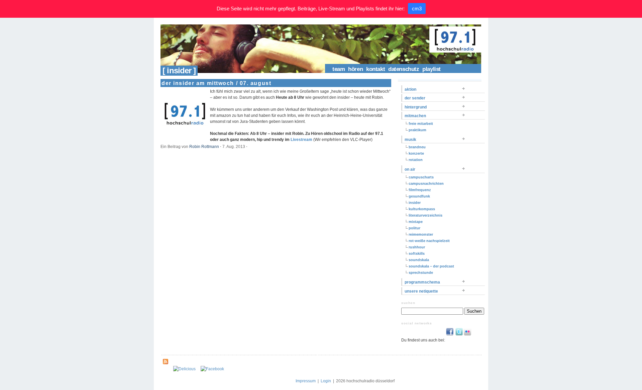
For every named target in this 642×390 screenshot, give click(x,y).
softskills (417, 253)
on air (410, 169)
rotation (416, 160)
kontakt (375, 69)
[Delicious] (184, 369)
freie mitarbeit (421, 124)
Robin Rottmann (204, 146)
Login (326, 381)
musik (410, 139)
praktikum (417, 130)
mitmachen (415, 115)
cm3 (417, 8)
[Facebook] (212, 369)
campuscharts (421, 177)
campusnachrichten (426, 183)
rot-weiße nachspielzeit (429, 241)
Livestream (301, 139)
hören (355, 69)
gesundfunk (419, 196)
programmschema (422, 282)
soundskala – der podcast (431, 266)
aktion (410, 89)
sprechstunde (421, 272)
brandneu (417, 147)
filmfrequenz (420, 190)
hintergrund (416, 107)
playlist (431, 69)
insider (415, 203)
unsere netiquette (421, 291)
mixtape (416, 222)
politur (414, 228)
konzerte (416, 153)
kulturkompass (422, 209)
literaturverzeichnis (425, 215)
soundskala (419, 260)
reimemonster (421, 234)
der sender (415, 98)
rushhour (417, 247)
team (338, 69)
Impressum (306, 381)
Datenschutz (403, 69)
